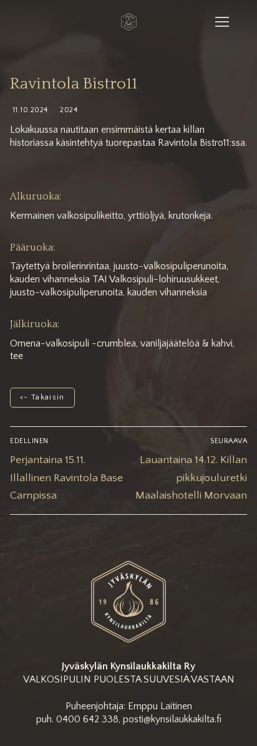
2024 (68, 110)
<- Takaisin (42, 397)
